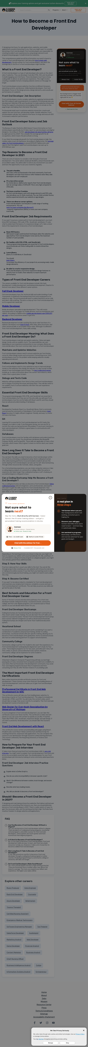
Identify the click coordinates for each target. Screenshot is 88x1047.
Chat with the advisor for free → (28, 543)
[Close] (50, 497)
